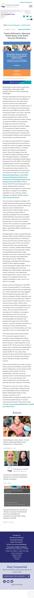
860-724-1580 (11, 551)
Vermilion (19, 584)
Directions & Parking (16, 537)
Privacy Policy (17, 555)
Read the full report (18, 82)
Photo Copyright (17, 553)
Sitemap (17, 559)
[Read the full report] (17, 78)
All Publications (9, 14)
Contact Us (16, 535)
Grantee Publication (14, 25)
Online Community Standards (16, 544)
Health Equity (26, 25)
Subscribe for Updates (14, 576)
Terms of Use (17, 557)
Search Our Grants (16, 542)
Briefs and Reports (24, 29)
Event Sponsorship (16, 540)
